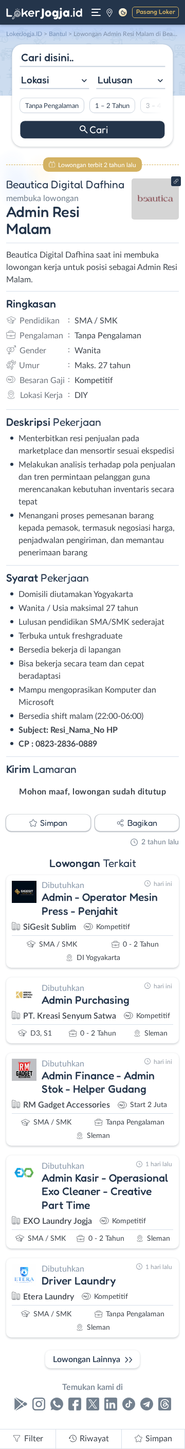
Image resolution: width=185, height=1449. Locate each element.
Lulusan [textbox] (115, 79)
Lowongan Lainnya (86, 1359)
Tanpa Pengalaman (52, 106)
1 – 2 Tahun (112, 106)
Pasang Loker (155, 11)
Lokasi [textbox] (35, 79)
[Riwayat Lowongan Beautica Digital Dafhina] (155, 217)
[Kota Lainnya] (109, 12)
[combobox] (54, 81)
